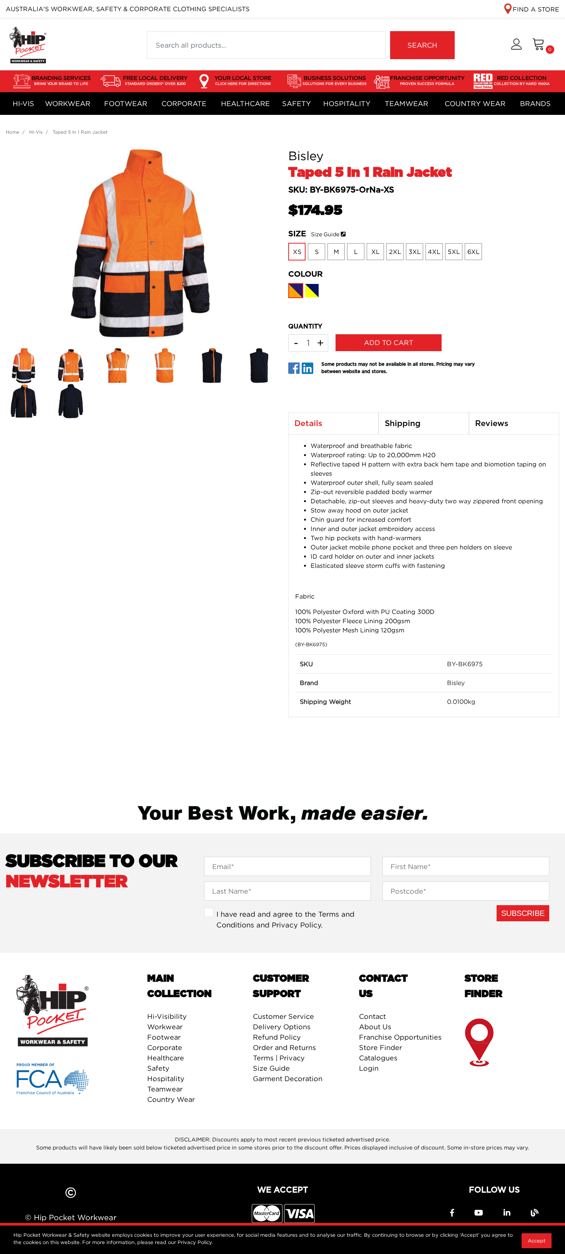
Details (308, 424)
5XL (454, 251)
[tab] (333, 423)
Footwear (125, 103)
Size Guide (325, 234)
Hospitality (347, 103)
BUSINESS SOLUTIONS (334, 80)
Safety (296, 103)
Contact (372, 1016)
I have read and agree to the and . (285, 919)
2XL (395, 251)
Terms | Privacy (279, 1058)
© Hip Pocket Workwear (70, 1217)
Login (369, 1068)
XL (375, 251)
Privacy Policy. (195, 1242)
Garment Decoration (287, 1078)
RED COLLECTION (522, 80)
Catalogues (378, 1058)
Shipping (402, 424)
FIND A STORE (536, 9)
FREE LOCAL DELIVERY (155, 80)
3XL (415, 251)
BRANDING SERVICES (61, 80)
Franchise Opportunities (400, 1037)
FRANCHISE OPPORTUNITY (427, 80)
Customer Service (283, 1016)
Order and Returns (284, 1047)
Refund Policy (277, 1037)
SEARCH (422, 45)
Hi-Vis (23, 103)
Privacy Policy (296, 925)
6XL (473, 251)
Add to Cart (388, 342)
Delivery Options (282, 1026)
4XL (434, 251)
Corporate (183, 103)
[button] (516, 45)
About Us (375, 1026)
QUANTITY (305, 326)
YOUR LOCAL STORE (242, 80)
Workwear (67, 103)
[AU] (28, 44)
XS (297, 251)
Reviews (491, 424)
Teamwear (406, 103)
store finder (480, 1043)
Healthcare (245, 103)
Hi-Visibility (167, 1016)
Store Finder (380, 1047)
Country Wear (475, 103)
